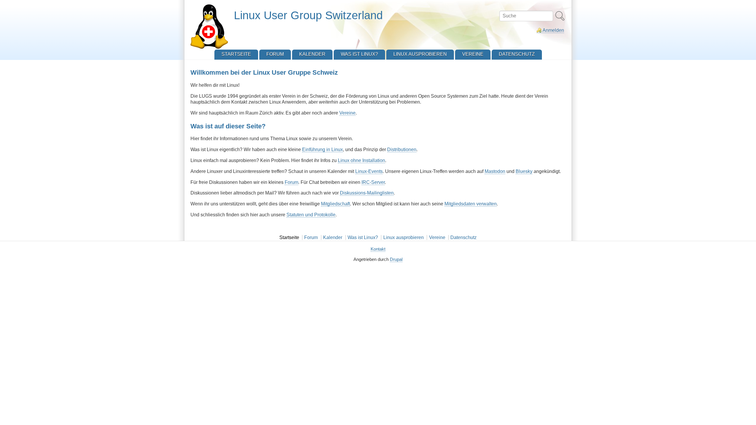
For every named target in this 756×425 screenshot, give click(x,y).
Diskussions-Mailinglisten (367, 192)
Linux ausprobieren (403, 237)
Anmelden (553, 30)
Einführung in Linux (322, 149)
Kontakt (378, 248)
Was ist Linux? (363, 237)
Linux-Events (369, 171)
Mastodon (495, 171)
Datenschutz (463, 237)
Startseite (289, 237)
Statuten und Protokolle (310, 214)
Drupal (396, 259)
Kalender (332, 237)
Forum (291, 182)
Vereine (347, 112)
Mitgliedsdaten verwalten (470, 203)
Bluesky (524, 171)
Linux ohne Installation (361, 160)
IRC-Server (373, 182)
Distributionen (401, 149)
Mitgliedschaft (335, 203)
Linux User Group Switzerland (308, 15)
